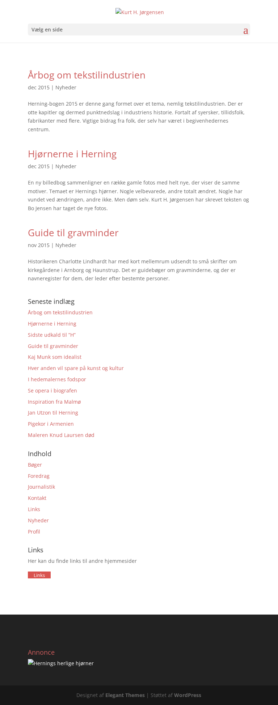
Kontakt (37, 497)
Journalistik (41, 486)
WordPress (187, 695)
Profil (34, 531)
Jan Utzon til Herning (53, 412)
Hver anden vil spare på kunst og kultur (76, 368)
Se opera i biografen (52, 390)
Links (34, 509)
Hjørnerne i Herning (72, 153)
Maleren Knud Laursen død (61, 435)
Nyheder (65, 87)
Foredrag (39, 475)
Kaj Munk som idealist (54, 356)
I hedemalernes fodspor (57, 379)
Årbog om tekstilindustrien (87, 74)
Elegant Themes (125, 695)
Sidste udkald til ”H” (52, 334)
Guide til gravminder (73, 232)
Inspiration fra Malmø (54, 401)
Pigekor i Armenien (51, 423)
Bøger (35, 464)
